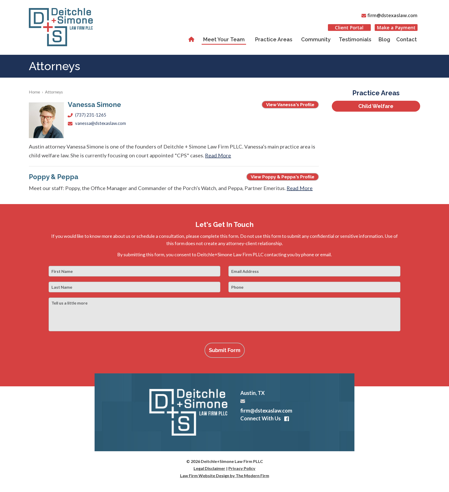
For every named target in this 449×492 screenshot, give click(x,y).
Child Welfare (375, 106)
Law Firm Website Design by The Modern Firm (224, 475)
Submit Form (224, 350)
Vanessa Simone (94, 105)
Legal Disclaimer (209, 468)
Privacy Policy (241, 468)
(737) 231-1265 (90, 115)
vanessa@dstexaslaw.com (100, 123)
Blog (384, 39)
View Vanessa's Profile (290, 104)
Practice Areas (273, 39)
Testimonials (355, 39)
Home (192, 39)
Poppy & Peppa (53, 177)
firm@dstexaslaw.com (392, 15)
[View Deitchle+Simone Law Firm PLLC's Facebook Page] (285, 419)
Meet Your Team (224, 39)
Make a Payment (396, 27)
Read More (218, 155)
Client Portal (349, 27)
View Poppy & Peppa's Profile (282, 176)
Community (316, 39)
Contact (406, 39)
